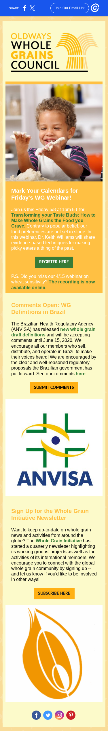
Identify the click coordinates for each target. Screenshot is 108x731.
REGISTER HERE (54, 262)
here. (81, 373)
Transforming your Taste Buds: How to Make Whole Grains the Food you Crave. (53, 220)
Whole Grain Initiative (59, 540)
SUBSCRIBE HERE (54, 593)
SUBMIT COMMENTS (54, 387)
